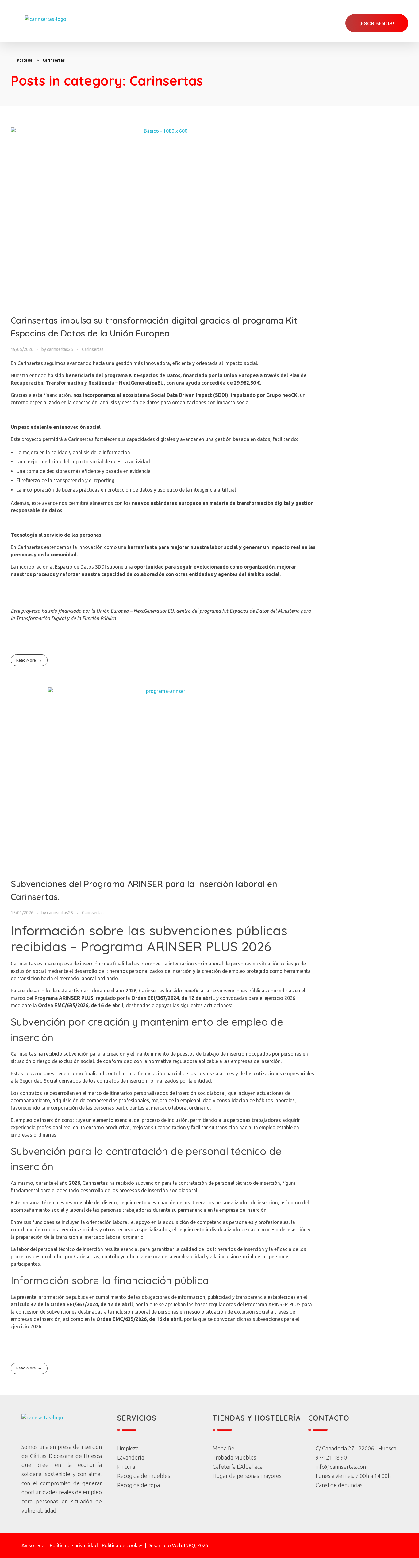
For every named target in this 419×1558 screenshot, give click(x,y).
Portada (25, 60)
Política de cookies (123, 1545)
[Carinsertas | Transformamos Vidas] (45, 23)
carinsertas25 (60, 349)
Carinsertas (93, 349)
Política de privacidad (74, 1545)
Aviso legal (33, 1545)
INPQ (189, 1545)
